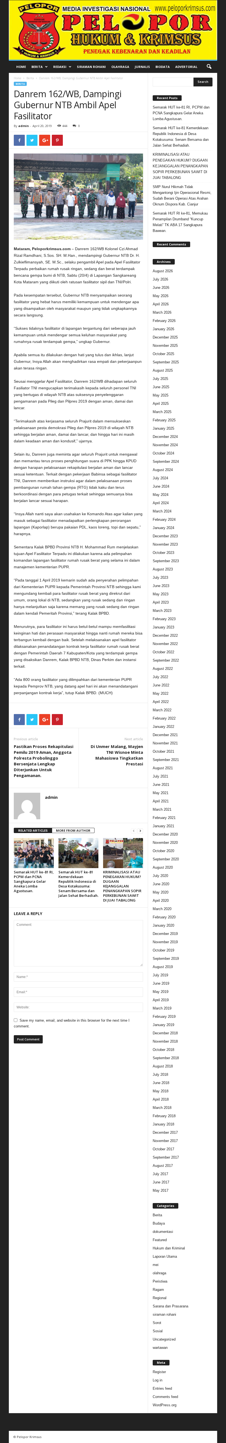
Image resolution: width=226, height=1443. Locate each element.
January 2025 (163, 428)
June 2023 (161, 586)
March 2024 (162, 511)
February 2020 (164, 917)
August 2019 (163, 967)
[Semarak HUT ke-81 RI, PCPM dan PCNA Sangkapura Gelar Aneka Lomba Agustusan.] (34, 853)
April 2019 (161, 1000)
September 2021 (166, 760)
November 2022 (165, 644)
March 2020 (162, 909)
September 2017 (166, 1157)
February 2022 (164, 718)
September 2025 (166, 362)
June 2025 (161, 387)
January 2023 (163, 627)
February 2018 (164, 1116)
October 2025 (163, 354)
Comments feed (165, 1397)
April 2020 (161, 900)
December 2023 (165, 536)
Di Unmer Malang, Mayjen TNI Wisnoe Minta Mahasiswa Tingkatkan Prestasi (117, 755)
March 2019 (162, 1008)
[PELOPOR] (113, 30)
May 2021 (160, 793)
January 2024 (163, 528)
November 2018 (165, 1041)
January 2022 (163, 727)
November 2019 (165, 942)
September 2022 (166, 660)
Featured (160, 1240)
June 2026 (161, 288)
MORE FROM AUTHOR (73, 830)
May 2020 (160, 892)
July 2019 (160, 975)
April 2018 (161, 1099)
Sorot (157, 1323)
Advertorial (186, 67)
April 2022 (161, 702)
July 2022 (160, 677)
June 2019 (161, 983)
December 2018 (165, 1033)
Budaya (159, 1223)
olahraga (159, 1273)
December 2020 (165, 834)
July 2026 (160, 279)
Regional (159, 1298)
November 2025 (165, 345)
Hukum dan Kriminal (169, 1248)
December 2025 (165, 337)
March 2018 (162, 1108)
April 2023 (161, 602)
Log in (157, 1380)
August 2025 (163, 370)
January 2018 (163, 1124)
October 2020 (163, 851)
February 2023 (164, 619)
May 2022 (160, 693)
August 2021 (163, 768)
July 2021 (160, 776)
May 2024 (160, 495)
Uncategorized (164, 1339)
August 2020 (163, 867)
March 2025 (162, 412)
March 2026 (162, 312)
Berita (37, 67)
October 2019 (163, 950)
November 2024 (165, 445)
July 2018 (160, 1074)
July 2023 (160, 577)
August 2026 (163, 271)
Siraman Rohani (91, 67)
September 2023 (166, 561)
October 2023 (163, 553)
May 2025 (160, 395)
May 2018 (160, 1091)
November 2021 (165, 743)
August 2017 (163, 1166)
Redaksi (59, 67)
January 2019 (163, 1025)
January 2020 (163, 925)
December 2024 (165, 437)
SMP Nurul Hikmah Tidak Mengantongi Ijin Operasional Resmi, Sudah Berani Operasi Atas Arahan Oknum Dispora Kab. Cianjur (182, 195)
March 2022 (162, 710)
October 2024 (163, 453)
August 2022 (163, 669)
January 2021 (163, 826)
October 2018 (163, 1050)
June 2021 (161, 785)
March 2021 (162, 809)
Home (21, 67)
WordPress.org (164, 1405)
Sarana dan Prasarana (170, 1306)
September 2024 (166, 461)
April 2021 (161, 801)
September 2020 (166, 859)
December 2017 (165, 1132)
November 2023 (165, 544)
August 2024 (163, 470)
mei (155, 1265)
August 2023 (163, 569)
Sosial (158, 1331)
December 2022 (165, 635)
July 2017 (160, 1174)
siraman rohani (164, 1314)
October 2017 (163, 1149)
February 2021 (164, 818)
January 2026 (163, 329)
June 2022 (161, 685)
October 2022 (163, 652)
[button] (209, 67)
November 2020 (165, 843)
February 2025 (164, 420)
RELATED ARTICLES (33, 830)
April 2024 (161, 503)
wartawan (160, 1348)
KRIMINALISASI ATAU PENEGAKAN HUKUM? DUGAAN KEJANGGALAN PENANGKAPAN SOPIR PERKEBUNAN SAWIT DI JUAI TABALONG (122, 886)
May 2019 (160, 992)
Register (159, 1372)
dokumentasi (163, 1232)
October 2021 (163, 751)
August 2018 (163, 1066)
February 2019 (164, 1016)
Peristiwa (160, 1281)
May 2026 (160, 296)
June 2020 (161, 884)
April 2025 (161, 403)
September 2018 (166, 1058)
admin (23, 126)
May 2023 (160, 594)
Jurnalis (142, 67)
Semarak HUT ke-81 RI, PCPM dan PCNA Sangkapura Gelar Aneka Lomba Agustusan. (34, 881)
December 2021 (165, 735)
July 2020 (160, 876)
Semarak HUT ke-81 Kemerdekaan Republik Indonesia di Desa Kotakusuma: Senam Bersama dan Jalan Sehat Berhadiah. (78, 884)
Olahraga (120, 67)
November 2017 (165, 1141)
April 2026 (161, 304)
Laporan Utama (165, 1256)
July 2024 (160, 478)
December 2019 (165, 934)
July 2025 (160, 379)
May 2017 (160, 1190)
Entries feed (162, 1388)
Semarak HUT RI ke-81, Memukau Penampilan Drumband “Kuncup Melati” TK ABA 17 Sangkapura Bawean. (180, 222)
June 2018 (161, 1083)
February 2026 (164, 321)
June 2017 (161, 1182)
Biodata (162, 67)
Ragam (158, 1290)
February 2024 (164, 519)
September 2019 (166, 958)
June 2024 (161, 486)
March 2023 (162, 611)
